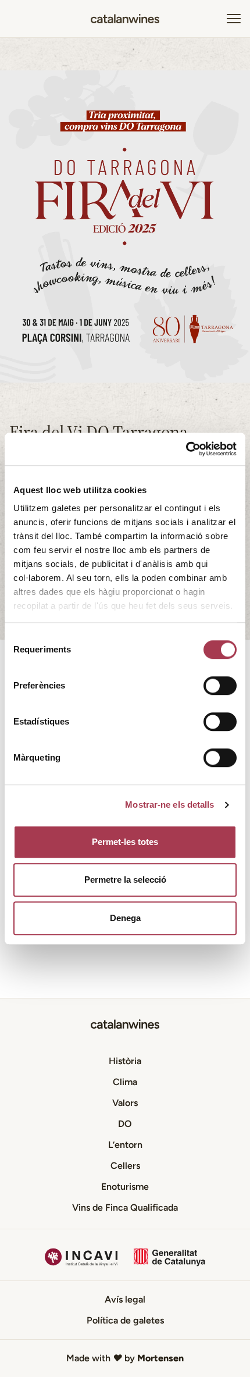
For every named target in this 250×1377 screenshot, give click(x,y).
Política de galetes (125, 1320)
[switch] (220, 685)
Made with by (125, 1358)
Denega (125, 918)
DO (125, 1123)
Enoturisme (125, 1186)
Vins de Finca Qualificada (125, 1207)
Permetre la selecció (125, 879)
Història (125, 1060)
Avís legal (125, 1299)
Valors (125, 1102)
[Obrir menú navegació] (234, 18)
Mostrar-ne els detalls (169, 804)
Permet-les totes (125, 842)
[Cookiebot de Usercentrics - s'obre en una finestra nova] (186, 448)
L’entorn (125, 1144)
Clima (125, 1081)
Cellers (125, 1165)
